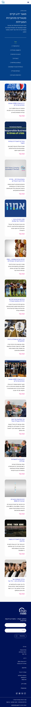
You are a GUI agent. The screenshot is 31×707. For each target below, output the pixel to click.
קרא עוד (22, 116)
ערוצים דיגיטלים (22, 675)
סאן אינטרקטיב (15, 705)
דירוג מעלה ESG (22, 661)
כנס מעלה (23, 688)
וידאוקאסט (23, 677)
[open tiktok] (17, 693)
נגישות (8, 702)
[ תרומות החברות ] (15, 75)
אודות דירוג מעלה (21, 663)
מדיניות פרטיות (22, 702)
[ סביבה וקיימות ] (15, 54)
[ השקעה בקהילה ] (15, 50)
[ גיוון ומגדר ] (15, 46)
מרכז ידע (23, 683)
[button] (28, 2)
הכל (15, 41)
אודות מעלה (23, 650)
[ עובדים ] (15, 58)
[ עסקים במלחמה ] (15, 62)
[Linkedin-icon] (22, 693)
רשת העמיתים (22, 652)
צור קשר (24, 654)
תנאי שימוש (14, 702)
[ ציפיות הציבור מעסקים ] (15, 66)
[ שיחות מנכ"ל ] (15, 71)
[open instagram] (19, 693)
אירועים (24, 667)
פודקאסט (24, 679)
